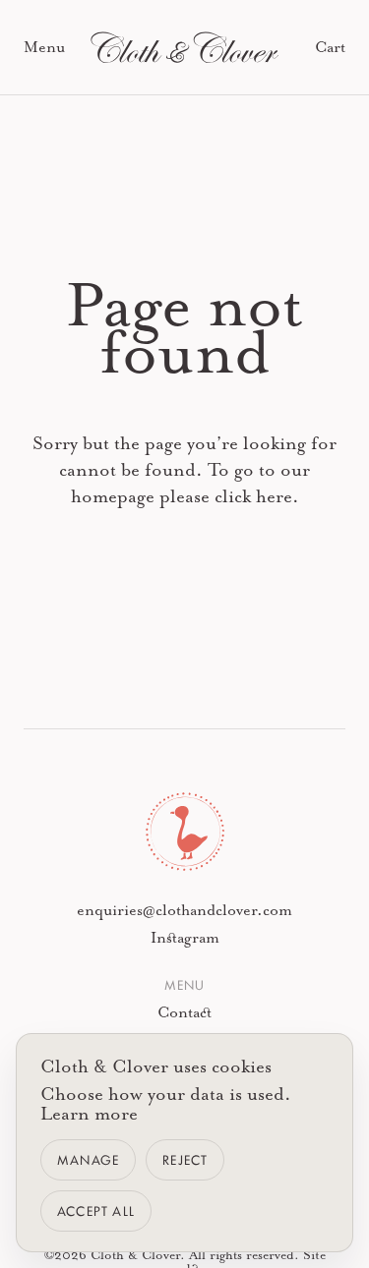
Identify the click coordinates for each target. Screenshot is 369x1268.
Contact (184, 1012)
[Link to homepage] (185, 47)
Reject (185, 1159)
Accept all (96, 1210)
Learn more (89, 1113)
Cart (330, 47)
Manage (88, 1159)
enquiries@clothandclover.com (184, 910)
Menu (44, 47)
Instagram (185, 938)
